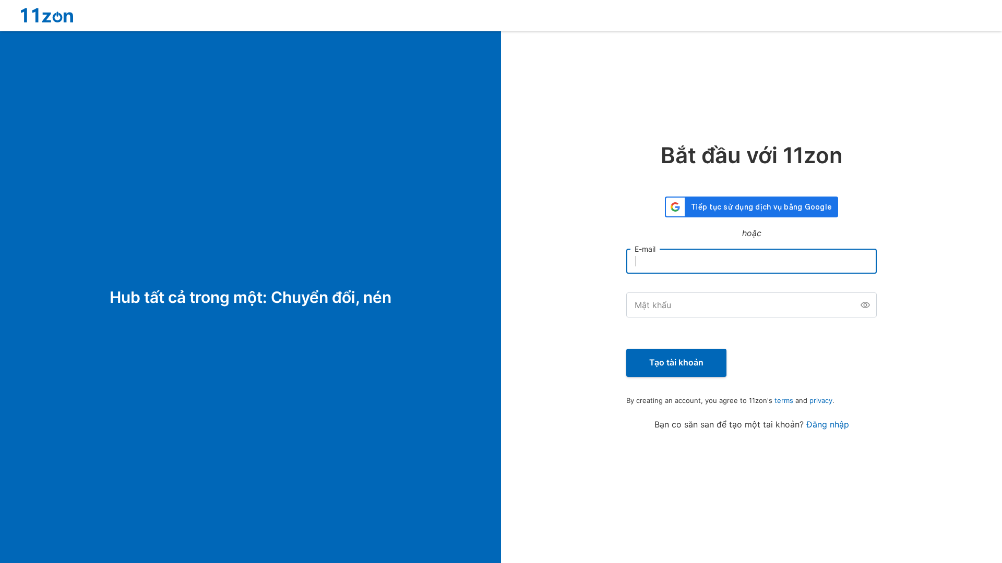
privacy (820, 400)
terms (783, 400)
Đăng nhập (827, 424)
